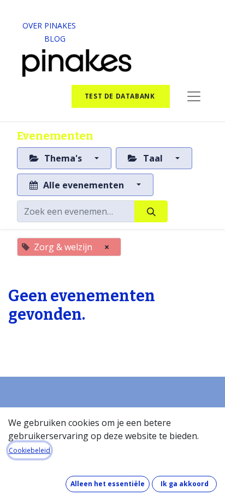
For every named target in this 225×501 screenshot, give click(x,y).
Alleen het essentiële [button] (107, 483)
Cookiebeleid (29, 450)
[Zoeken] (151, 211)
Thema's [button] (63, 158)
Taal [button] (153, 158)
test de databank (121, 96)
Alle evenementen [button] (83, 185)
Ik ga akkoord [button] (185, 483)
